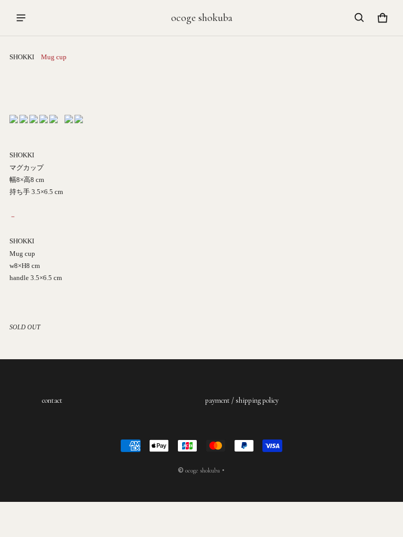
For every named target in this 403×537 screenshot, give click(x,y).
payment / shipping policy (242, 400)
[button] (359, 17)
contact (52, 400)
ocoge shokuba (202, 470)
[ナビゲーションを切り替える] (21, 17)
